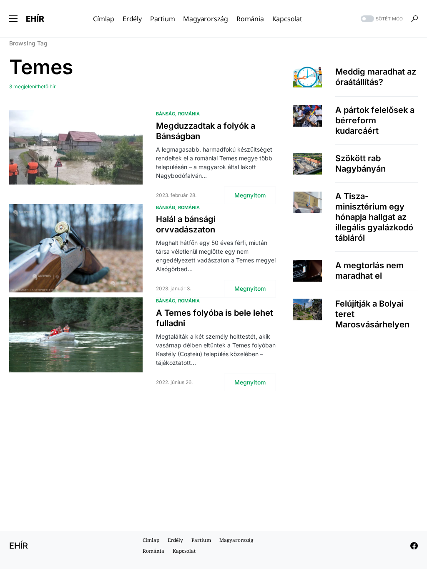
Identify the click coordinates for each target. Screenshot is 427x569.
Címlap (151, 540)
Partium (201, 540)
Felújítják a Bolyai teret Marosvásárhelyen (372, 314)
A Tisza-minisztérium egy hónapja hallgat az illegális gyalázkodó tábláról (374, 217)
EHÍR (35, 19)
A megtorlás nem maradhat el (369, 270)
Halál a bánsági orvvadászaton (186, 224)
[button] (13, 18)
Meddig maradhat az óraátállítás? (375, 77)
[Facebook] (414, 545)
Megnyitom (250, 195)
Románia (189, 114)
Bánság (165, 114)
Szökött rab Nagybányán (360, 163)
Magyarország (236, 540)
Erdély (175, 540)
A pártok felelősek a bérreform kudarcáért (374, 120)
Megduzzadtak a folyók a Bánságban (205, 131)
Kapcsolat (184, 550)
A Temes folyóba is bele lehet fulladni (214, 318)
